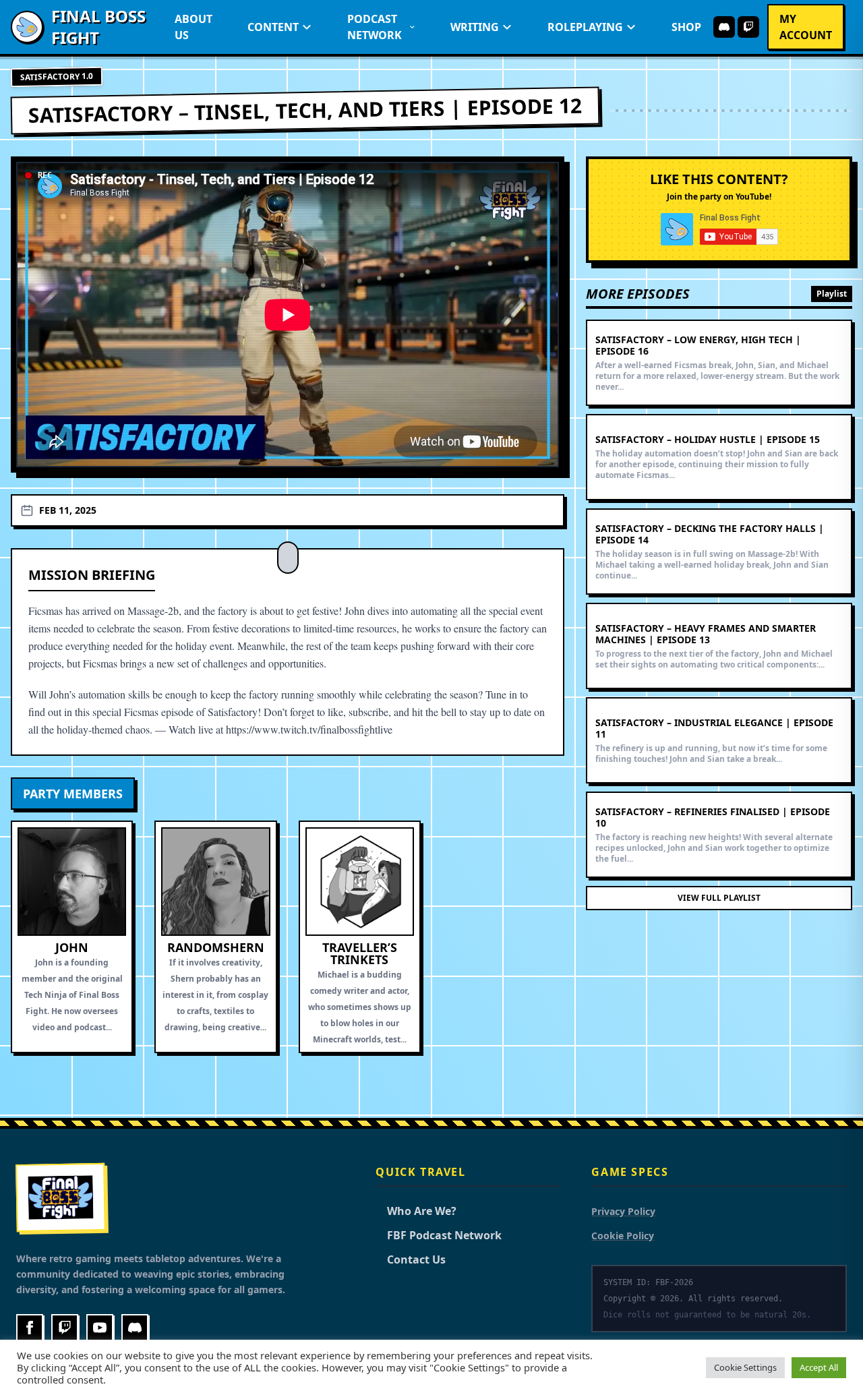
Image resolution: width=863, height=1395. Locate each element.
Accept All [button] (819, 1367)
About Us (193, 26)
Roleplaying (585, 27)
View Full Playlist (719, 897)
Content (273, 27)
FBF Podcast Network (439, 1235)
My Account (805, 26)
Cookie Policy (622, 1235)
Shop (686, 27)
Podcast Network (374, 26)
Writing (474, 27)
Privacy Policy (623, 1211)
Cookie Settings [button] (745, 1367)
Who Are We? (416, 1211)
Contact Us (411, 1259)
